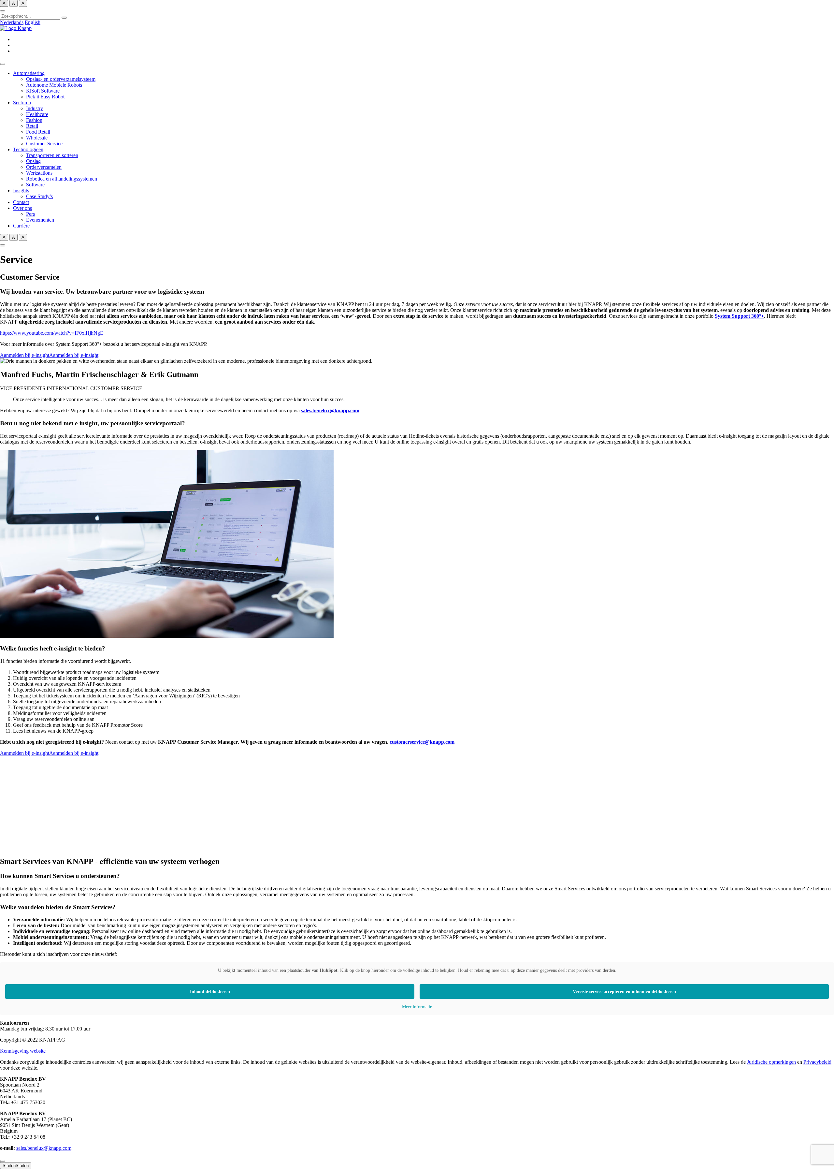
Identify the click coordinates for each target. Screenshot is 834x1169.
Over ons (22, 208)
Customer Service (44, 143)
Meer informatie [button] (417, 1006)
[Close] (2, 1161)
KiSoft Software (43, 91)
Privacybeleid (817, 1062)
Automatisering (29, 73)
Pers (30, 214)
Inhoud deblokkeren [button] (210, 991)
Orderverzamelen (44, 167)
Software (35, 184)
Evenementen (40, 220)
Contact (21, 202)
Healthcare (37, 114)
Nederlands (11, 22)
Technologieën (28, 149)
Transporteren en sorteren (52, 155)
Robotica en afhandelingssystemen (61, 179)
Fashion (34, 120)
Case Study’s (39, 196)
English (32, 22)
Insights (21, 190)
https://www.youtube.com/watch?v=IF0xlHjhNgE (51, 333)
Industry (34, 108)
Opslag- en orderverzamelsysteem (60, 79)
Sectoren (22, 102)
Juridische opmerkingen (771, 1062)
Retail (32, 126)
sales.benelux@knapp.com (330, 410)
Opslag (33, 161)
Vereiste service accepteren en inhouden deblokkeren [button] (624, 991)
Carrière (21, 225)
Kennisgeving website (23, 1051)
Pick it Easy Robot (45, 96)
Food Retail (38, 132)
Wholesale (37, 137)
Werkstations (39, 173)
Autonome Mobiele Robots (54, 85)
